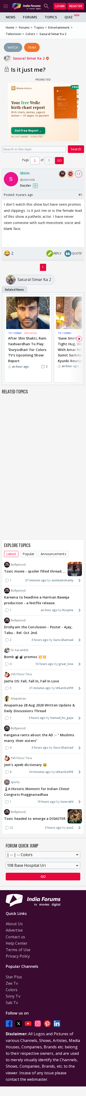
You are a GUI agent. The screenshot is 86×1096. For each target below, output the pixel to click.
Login (59, 6)
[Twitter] (18, 1023)
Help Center (16, 943)
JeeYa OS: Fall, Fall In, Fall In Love (31, 681)
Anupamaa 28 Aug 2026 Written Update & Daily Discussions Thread (39, 708)
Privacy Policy (18, 956)
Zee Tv (12, 983)
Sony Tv (13, 996)
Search (76, 149)
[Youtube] (28, 1023)
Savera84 (66, 802)
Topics (51, 17)
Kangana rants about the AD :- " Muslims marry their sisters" (39, 738)
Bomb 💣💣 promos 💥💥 (25, 657)
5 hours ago (53, 828)
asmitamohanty (62, 580)
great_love (66, 664)
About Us (14, 923)
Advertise (14, 930)
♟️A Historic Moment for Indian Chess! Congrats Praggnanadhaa (37, 791)
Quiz (68, 17)
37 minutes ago (36, 580)
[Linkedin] (57, 1023)
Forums (30, 17)
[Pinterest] (47, 1023)
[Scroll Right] (79, 339)
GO (59, 160)
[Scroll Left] (7, 339)
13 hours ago (44, 664)
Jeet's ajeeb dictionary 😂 (25, 764)
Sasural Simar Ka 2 (29, 58)
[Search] (46, 6)
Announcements (53, 554)
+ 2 (78, 173)
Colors (12, 989)
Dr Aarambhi (19, 650)
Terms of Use (18, 949)
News (10, 17)
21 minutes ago (40, 688)
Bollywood (18, 565)
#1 (80, 195)
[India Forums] (26, 6)
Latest (11, 554)
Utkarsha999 (64, 688)
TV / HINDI (15, 333)
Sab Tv (12, 1002)
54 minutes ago (40, 772)
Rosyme (67, 610)
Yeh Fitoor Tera (21, 674)
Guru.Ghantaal (63, 640)
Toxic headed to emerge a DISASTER (34, 818)
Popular (28, 554)
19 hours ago (46, 802)
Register (75, 6)
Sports (15, 782)
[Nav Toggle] (5, 6)
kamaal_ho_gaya (61, 718)
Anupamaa (18, 698)
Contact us (15, 936)
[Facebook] (9, 1023)
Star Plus (14, 976)
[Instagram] (37, 1023)
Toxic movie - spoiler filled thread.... (34, 571)
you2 (70, 828)
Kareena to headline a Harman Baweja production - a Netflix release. (37, 600)
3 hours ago (40, 640)
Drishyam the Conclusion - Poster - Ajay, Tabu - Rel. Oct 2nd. (38, 630)
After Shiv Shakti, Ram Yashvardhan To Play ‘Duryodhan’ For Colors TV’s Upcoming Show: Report (27, 349)
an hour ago (49, 610)
